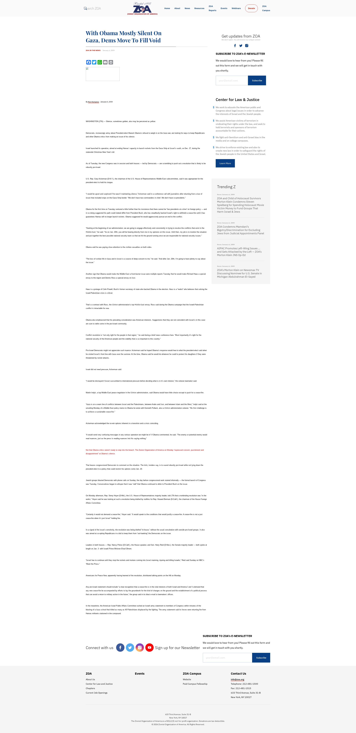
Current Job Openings (96, 692)
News (187, 8)
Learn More (225, 163)
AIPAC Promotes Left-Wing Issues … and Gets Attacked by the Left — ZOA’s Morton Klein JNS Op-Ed (239, 252)
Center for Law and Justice (99, 683)
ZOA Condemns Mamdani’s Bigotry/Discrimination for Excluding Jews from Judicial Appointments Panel (240, 230)
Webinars (236, 8)
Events (224, 8)
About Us (90, 679)
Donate (251, 8)
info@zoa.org (237, 679)
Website (187, 679)
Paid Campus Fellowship (195, 683)
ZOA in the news (93, 50)
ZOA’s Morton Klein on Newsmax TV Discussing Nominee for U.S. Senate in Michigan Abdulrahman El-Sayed (239, 273)
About (177, 8)
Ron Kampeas (93, 102)
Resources (199, 8)
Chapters (90, 688)
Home (167, 8)
